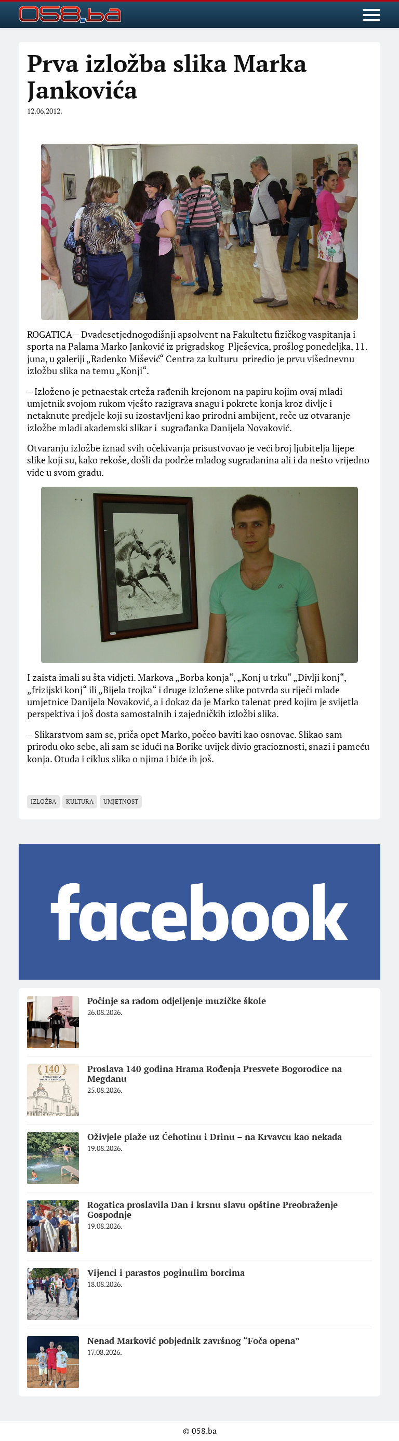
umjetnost (120, 801)
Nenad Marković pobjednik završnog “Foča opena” (193, 1341)
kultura (80, 801)
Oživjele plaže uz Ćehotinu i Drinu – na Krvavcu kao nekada (214, 1137)
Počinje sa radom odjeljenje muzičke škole (176, 1001)
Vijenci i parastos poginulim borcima (166, 1273)
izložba (43, 801)
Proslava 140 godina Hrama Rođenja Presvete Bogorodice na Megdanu (214, 1074)
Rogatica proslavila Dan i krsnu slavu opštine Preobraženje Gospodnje (212, 1209)
